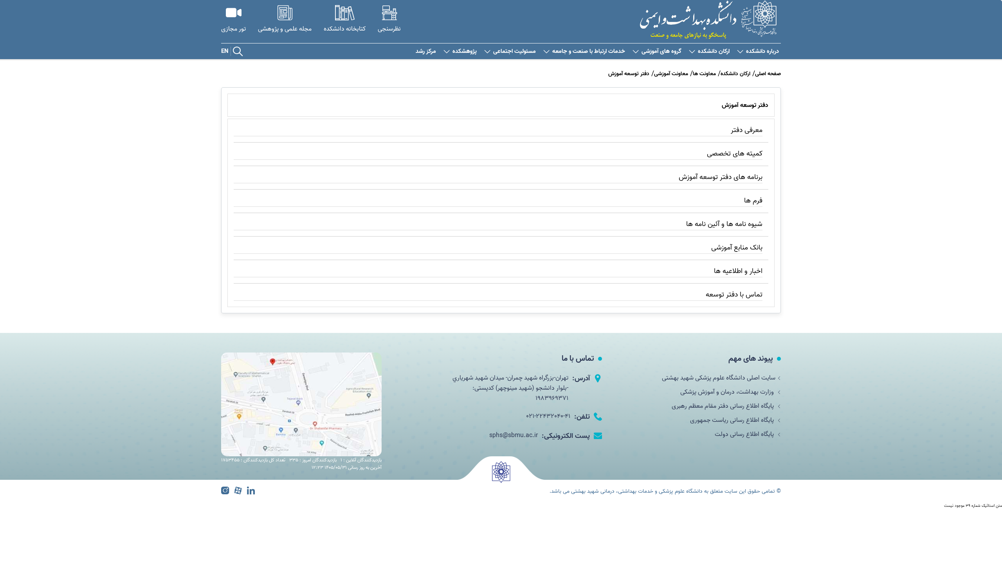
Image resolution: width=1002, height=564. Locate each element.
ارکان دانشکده (714, 51)
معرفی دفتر (746, 130)
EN (225, 51)
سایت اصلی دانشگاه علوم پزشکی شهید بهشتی (718, 378)
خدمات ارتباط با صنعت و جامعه (588, 51)
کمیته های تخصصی (734, 153)
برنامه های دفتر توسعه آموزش (720, 177)
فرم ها (753, 200)
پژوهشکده (464, 51)
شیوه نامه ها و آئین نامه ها (724, 224)
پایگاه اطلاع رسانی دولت (745, 434)
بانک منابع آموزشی (736, 247)
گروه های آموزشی (661, 51)
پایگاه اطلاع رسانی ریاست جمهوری (732, 420)
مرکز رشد (426, 51)
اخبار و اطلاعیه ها (738, 271)
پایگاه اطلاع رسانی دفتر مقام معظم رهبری (723, 406)
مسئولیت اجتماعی (514, 51)
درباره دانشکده (762, 51)
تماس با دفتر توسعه (734, 294)
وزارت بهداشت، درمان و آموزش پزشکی (727, 392)
